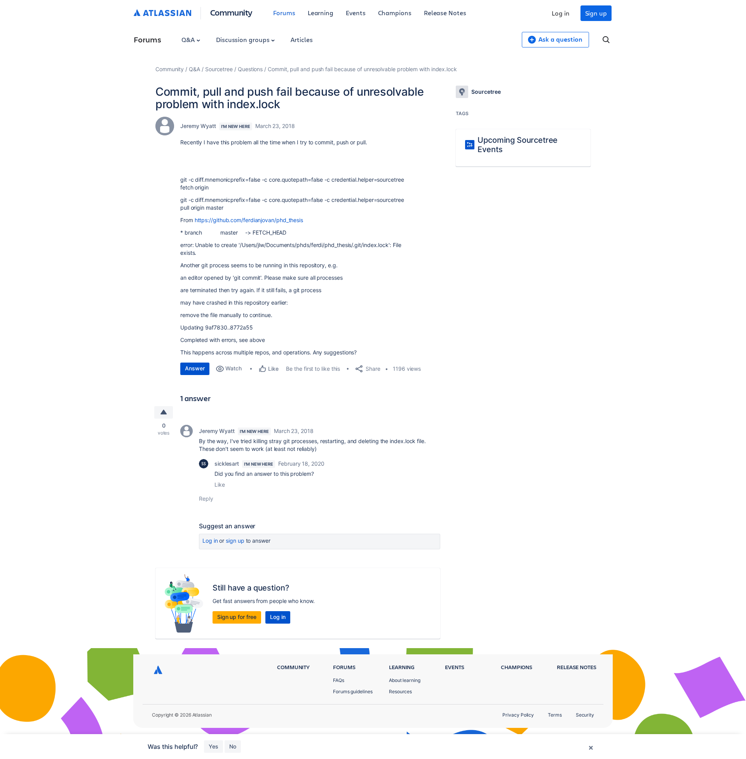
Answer (195, 368)
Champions (394, 13)
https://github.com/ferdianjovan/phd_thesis (249, 220)
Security (585, 715)
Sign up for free (236, 617)
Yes (213, 746)
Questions (250, 69)
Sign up (596, 13)
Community (231, 12)
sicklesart (226, 463)
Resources (400, 691)
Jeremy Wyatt (198, 126)
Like (219, 484)
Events (356, 13)
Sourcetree (219, 69)
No (232, 746)
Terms (555, 715)
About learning (404, 680)
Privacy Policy (518, 715)
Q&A (188, 39)
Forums (284, 13)
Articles (301, 39)
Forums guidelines (353, 691)
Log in (561, 13)
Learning (320, 13)
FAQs (338, 680)
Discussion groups (243, 39)
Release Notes (445, 13)
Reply (206, 498)
